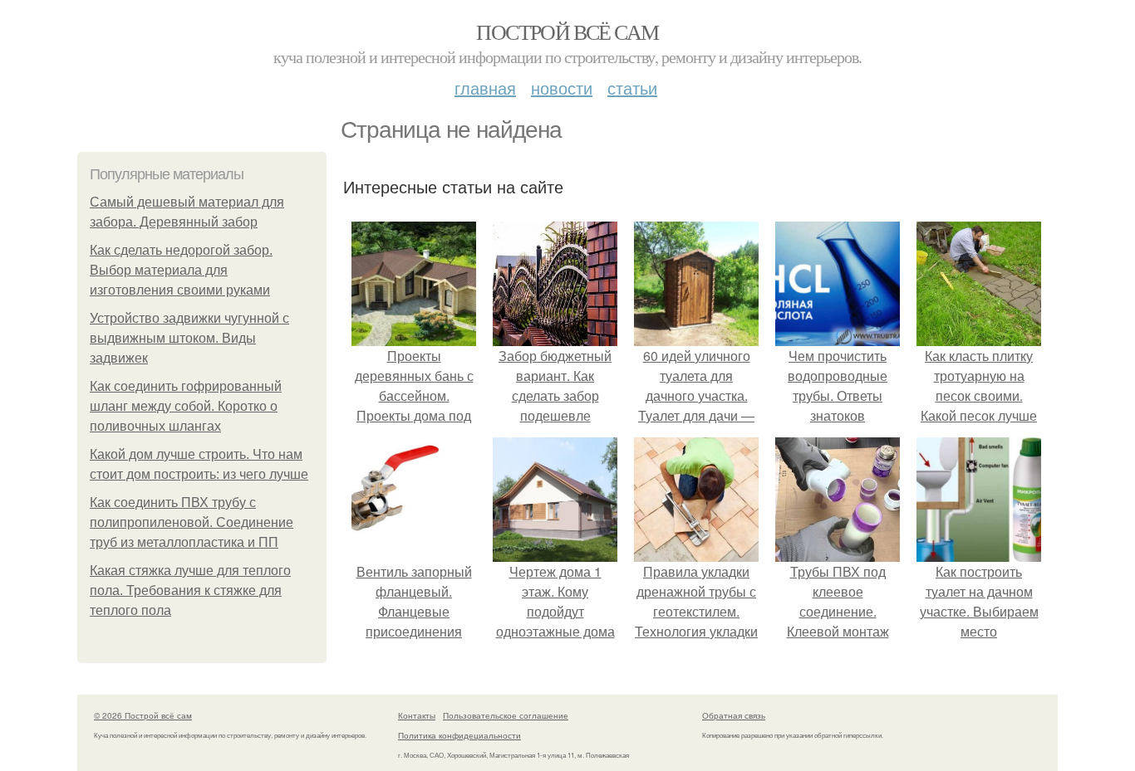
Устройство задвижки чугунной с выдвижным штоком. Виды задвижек (189, 338)
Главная (485, 88)
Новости (561, 88)
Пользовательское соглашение (505, 715)
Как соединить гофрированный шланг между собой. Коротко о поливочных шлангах (186, 406)
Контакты (416, 715)
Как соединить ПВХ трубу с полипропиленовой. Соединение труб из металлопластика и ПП (191, 522)
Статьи (632, 88)
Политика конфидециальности (459, 735)
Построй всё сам (567, 31)
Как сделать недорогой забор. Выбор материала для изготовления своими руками (181, 270)
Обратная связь (733, 715)
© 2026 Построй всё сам (143, 715)
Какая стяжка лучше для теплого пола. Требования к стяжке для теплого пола (190, 590)
